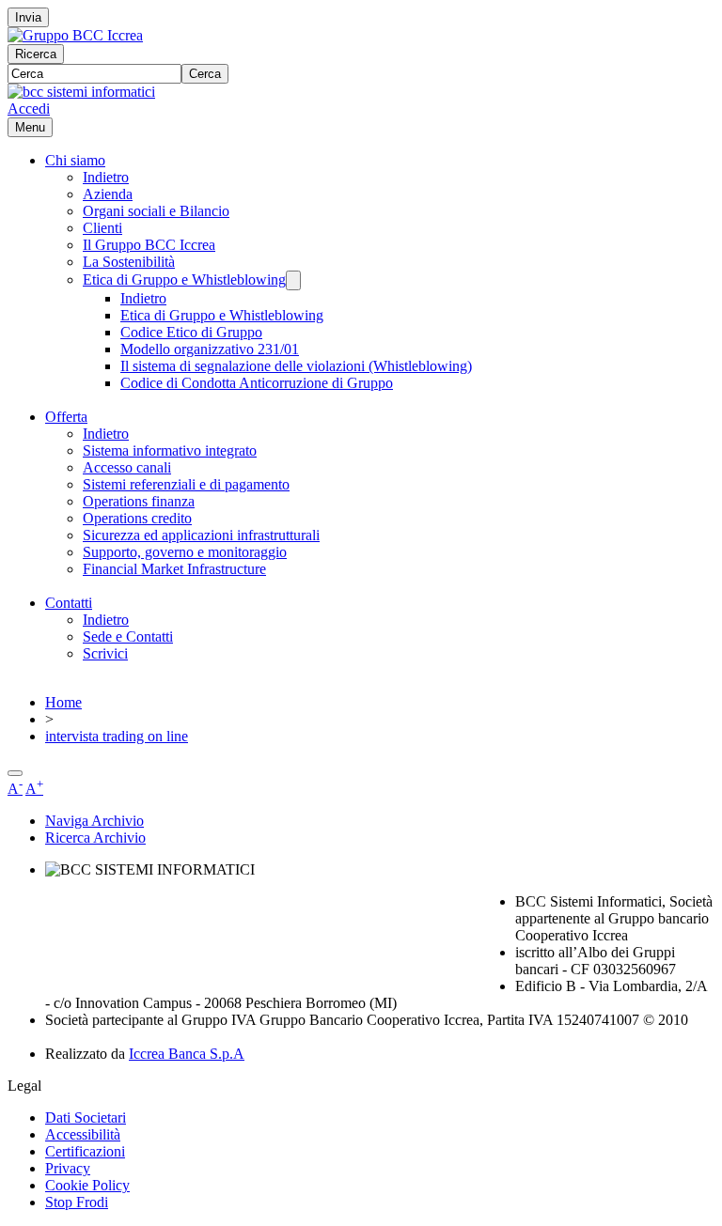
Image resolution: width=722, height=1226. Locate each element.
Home (63, 702)
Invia (28, 17)
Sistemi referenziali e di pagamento (186, 484)
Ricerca (35, 54)
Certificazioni (85, 1151)
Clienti (102, 228)
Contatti (68, 603)
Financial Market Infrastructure (174, 569)
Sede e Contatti (128, 636)
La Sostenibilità (129, 262)
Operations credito (137, 518)
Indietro (106, 177)
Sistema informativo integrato (170, 450)
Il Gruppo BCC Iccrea (149, 245)
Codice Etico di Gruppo (191, 332)
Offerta (66, 417)
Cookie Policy (87, 1185)
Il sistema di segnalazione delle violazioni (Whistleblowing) (296, 366)
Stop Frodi (76, 1202)
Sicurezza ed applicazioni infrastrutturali (201, 535)
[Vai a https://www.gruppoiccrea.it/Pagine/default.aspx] (75, 35)
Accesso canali (127, 467)
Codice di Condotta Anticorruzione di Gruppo (256, 383)
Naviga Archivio (94, 821)
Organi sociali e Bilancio (156, 211)
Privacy (67, 1168)
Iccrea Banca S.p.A (186, 1054)
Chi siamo (75, 160)
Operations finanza (139, 501)
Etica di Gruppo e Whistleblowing (184, 279)
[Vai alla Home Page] (81, 92)
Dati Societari (85, 1117)
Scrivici (105, 653)
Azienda (108, 194)
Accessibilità (82, 1134)
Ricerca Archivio (95, 838)
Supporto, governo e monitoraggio (185, 552)
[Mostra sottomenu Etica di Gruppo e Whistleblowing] (293, 280)
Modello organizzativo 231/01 (209, 349)
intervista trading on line (116, 736)
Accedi (29, 108)
